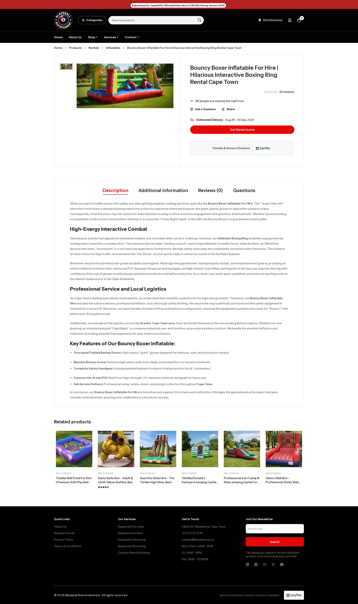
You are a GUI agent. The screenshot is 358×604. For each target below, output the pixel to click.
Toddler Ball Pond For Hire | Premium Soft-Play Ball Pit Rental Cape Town (74, 482)
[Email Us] (281, 564)
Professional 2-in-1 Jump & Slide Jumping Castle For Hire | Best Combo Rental (241, 482)
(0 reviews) (287, 92)
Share (231, 109)
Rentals (94, 48)
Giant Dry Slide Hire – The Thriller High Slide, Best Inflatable (157, 482)
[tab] (115, 190)
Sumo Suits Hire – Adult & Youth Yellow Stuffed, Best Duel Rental (116, 482)
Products (75, 48)
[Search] (200, 20)
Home (58, 48)
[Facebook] (256, 564)
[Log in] (289, 20)
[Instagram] (264, 564)
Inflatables (113, 48)
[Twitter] (273, 564)
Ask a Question (205, 109)
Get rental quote (242, 129)
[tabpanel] (179, 300)
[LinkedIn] (247, 564)
